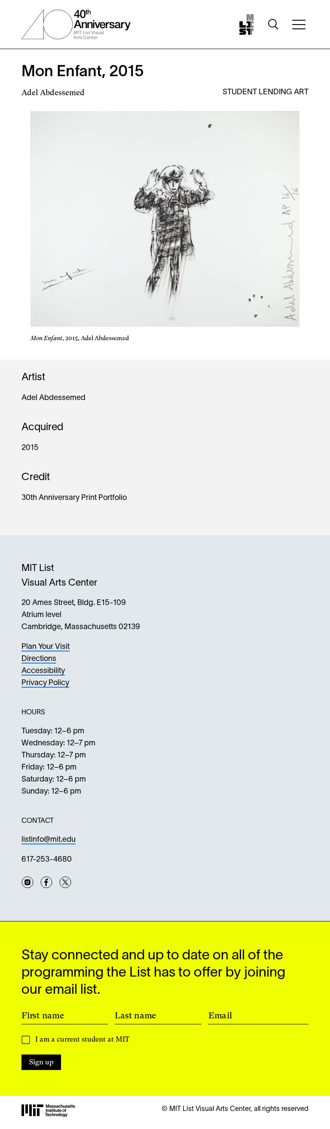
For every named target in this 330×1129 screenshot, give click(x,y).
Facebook (46, 882)
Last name (135, 1015)
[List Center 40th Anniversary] (76, 24)
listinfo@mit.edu (48, 840)
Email (220, 1015)
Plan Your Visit (45, 647)
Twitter (65, 882)
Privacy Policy (45, 683)
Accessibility (43, 671)
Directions (38, 659)
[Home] (246, 24)
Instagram (27, 882)
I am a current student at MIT (82, 1039)
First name (42, 1015)
